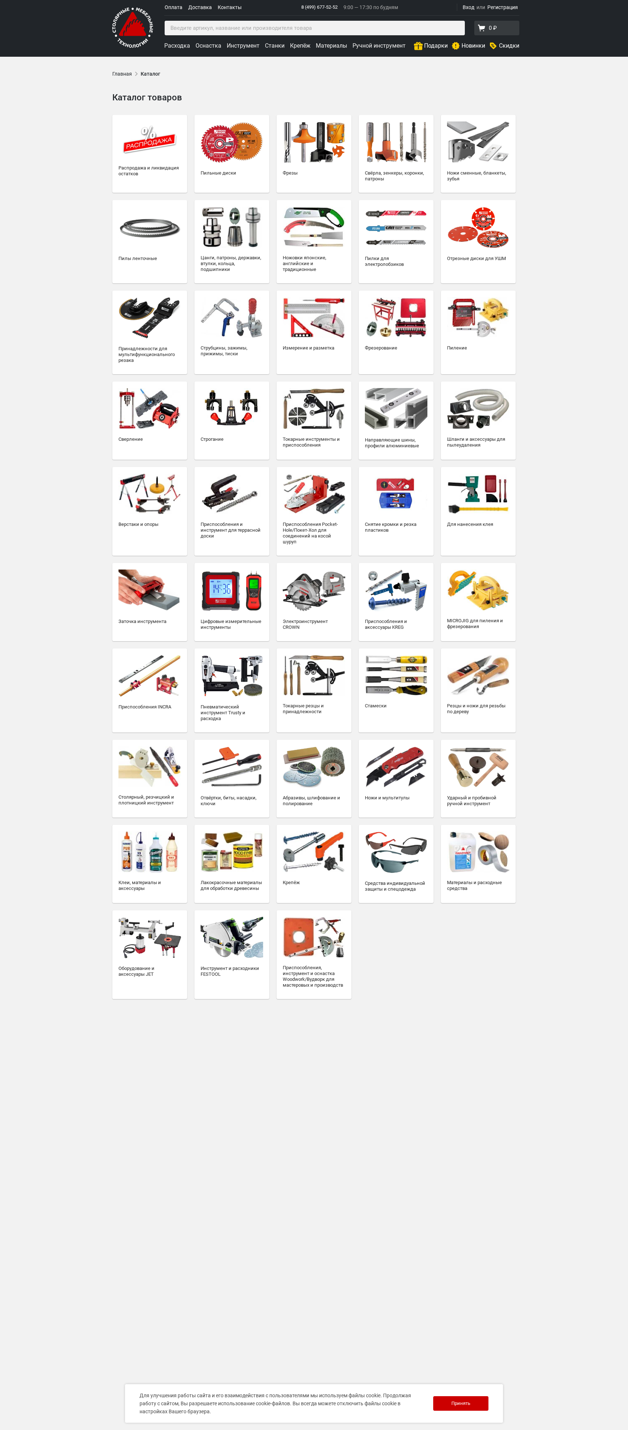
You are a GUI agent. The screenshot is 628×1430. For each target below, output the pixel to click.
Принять (460, 1403)
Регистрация (502, 7)
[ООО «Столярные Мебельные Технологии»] (132, 46)
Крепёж (300, 45)
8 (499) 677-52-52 (319, 7)
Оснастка (208, 45)
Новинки (473, 45)
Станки (275, 45)
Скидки (509, 45)
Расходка (177, 45)
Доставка (200, 7)
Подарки (436, 45)
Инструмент (243, 45)
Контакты (230, 7)
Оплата (173, 7)
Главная (122, 74)
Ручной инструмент (379, 45)
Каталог (150, 74)
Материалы (331, 45)
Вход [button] (468, 7)
